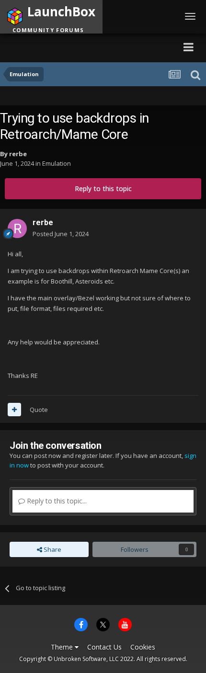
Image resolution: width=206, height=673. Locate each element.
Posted (61, 233)
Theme (63, 646)
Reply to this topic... (56, 500)
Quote (39, 409)
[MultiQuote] (14, 409)
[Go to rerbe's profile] (17, 228)
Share (51, 549)
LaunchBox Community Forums (93, 47)
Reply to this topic (103, 188)
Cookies (142, 646)
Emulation (56, 163)
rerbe (18, 153)
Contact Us (104, 646)
